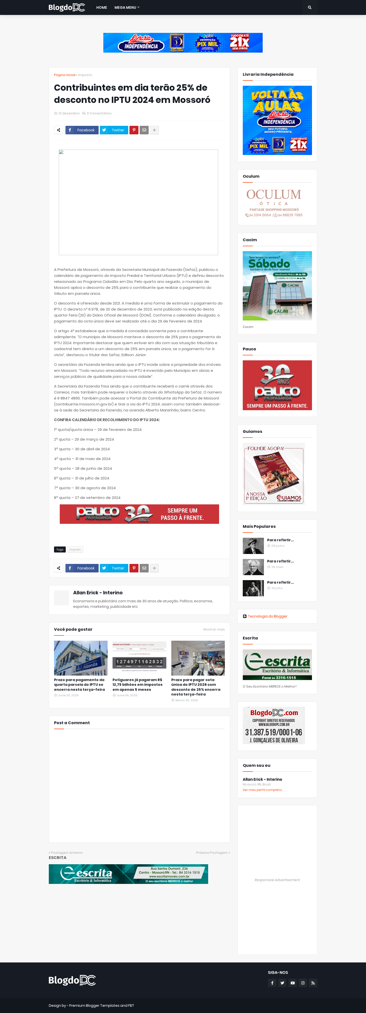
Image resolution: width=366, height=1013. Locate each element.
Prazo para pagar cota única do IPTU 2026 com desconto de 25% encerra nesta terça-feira (195, 687)
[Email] (144, 130)
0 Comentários (99, 113)
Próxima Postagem (212, 852)
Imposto (85, 75)
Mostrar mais (214, 629)
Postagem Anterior (67, 852)
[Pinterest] (133, 130)
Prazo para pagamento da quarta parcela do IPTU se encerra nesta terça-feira (79, 685)
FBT (131, 1005)
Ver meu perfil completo (262, 790)
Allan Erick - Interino (98, 592)
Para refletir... (280, 540)
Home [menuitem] (101, 7)
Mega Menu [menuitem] (125, 7)
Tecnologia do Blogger (267, 616)
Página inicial (64, 75)
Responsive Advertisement (277, 879)
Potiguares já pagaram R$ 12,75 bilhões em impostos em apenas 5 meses (138, 685)
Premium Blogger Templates (94, 1005)
